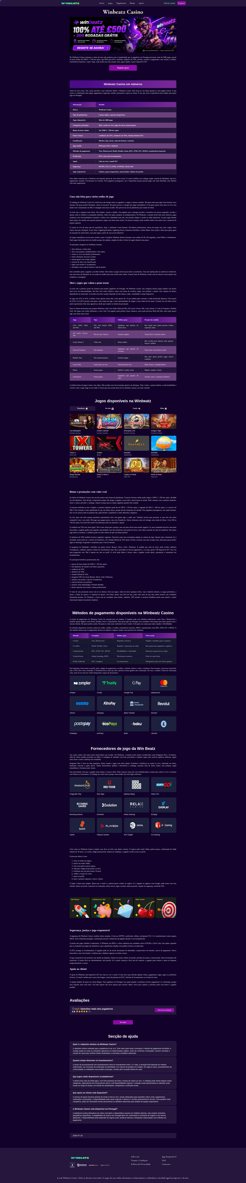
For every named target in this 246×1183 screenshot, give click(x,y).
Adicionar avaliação (164, 1010)
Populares (81, 408)
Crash (135, 408)
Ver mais (123, 1022)
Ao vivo (108, 408)
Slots (162, 408)
